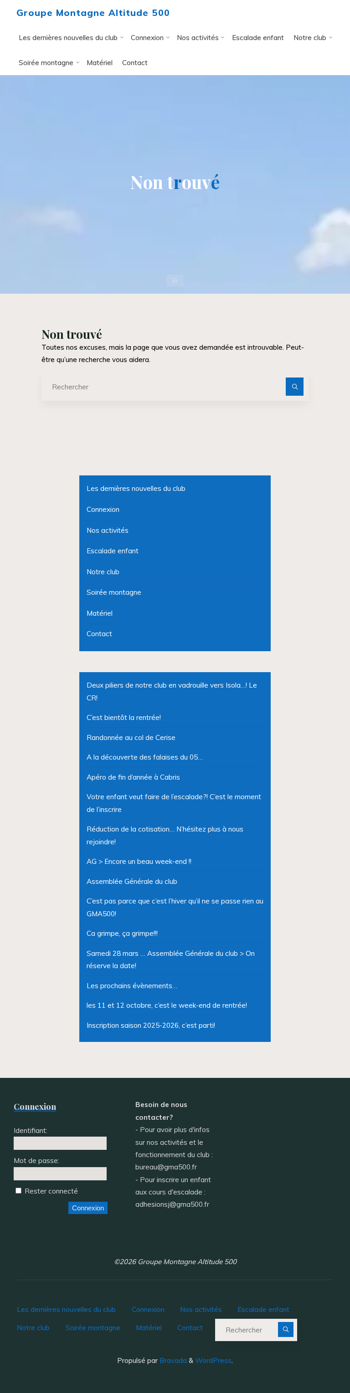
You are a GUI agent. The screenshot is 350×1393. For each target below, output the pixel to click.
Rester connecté (51, 1191)
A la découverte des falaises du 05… (145, 757)
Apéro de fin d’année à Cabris (133, 777)
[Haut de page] (314, 1357)
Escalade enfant (113, 550)
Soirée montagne (114, 592)
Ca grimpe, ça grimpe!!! (122, 933)
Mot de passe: (36, 1160)
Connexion (103, 509)
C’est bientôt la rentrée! (124, 717)
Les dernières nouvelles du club (136, 488)
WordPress (213, 1360)
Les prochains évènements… (132, 985)
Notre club (103, 571)
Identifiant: (30, 1130)
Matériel (100, 613)
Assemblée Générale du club (132, 881)
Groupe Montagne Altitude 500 (93, 12)
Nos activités (108, 530)
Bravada (172, 1360)
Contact (99, 633)
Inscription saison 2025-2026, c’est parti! (151, 1025)
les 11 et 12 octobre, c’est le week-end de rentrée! (167, 1005)
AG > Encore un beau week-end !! (139, 861)
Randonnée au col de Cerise (131, 737)
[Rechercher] (295, 387)
